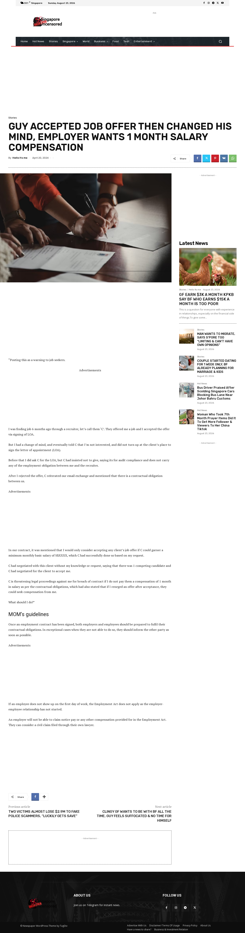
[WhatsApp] (233, 158)
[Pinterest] (215, 158)
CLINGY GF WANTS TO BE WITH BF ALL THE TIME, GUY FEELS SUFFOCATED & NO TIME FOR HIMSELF (134, 816)
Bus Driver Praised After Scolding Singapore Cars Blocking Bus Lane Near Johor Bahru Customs (215, 393)
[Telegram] (213, 3)
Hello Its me (19, 158)
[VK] (224, 158)
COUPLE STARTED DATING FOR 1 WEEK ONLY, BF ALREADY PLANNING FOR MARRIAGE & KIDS (216, 366)
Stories (12, 117)
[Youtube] (222, 3)
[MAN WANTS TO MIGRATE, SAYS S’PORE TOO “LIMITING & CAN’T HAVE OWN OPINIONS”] (186, 336)
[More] (44, 797)
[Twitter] (218, 3)
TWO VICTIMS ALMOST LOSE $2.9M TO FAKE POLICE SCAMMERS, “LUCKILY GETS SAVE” (44, 813)
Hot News (202, 384)
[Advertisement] (154, 23)
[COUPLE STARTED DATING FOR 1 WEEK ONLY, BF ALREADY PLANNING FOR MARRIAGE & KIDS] (186, 363)
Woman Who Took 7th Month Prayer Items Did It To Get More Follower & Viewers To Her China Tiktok (216, 422)
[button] (220, 41)
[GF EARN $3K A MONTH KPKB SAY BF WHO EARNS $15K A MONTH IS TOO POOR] (208, 267)
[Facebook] (204, 3)
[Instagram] (208, 3)
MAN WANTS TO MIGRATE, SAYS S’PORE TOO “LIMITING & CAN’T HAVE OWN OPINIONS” (216, 339)
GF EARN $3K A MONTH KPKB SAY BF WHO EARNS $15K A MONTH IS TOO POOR (206, 299)
